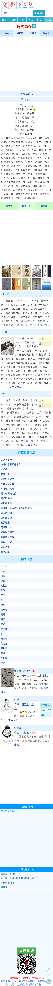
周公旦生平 (6, 547)
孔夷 (3, 600)
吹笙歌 (18, 728)
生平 (41, 343)
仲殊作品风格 (7, 489)
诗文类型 (45, 705)
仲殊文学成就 (7, 484)
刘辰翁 (25, 675)
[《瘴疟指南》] (6, 289)
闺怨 (43, 715)
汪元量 (4, 566)
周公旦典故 (6, 542)
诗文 (4, 20)
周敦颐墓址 (6, 518)
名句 (22, 20)
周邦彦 (20, 33)
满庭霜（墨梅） (8, 874)
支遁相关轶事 (7, 479)
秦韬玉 (25, 732)
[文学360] (26, 5)
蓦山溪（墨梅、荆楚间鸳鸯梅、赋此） (19, 878)
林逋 (4, 331)
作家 (48, 20)
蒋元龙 (4, 643)
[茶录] (16, 276)
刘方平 (25, 704)
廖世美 (4, 648)
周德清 (33, 33)
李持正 (4, 663)
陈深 (3, 590)
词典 (39, 20)
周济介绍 (5, 551)
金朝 (44, 675)
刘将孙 (4, 585)
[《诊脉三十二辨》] (16, 289)
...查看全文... (42, 325)
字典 (31, 20)
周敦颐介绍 (6, 513)
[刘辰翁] (7, 686)
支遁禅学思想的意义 (11, 464)
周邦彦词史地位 (8, 493)
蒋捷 (3, 576)
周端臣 (46, 33)
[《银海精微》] (37, 289)
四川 (32, 109)
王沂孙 (4, 571)
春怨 (16, 699)
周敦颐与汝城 (7, 537)
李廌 (3, 595)
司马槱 (4, 610)
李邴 (3, 653)
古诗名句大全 (7, 811)
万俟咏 (4, 639)
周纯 (3, 614)
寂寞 (22, 712)
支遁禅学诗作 (7, 460)
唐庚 (3, 619)
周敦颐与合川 (7, 527)
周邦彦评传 (6, 498)
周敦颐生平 (6, 522)
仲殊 (7, 33)
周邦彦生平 (6, 503)
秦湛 (3, 634)
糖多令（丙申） (25, 671)
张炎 (3, 580)
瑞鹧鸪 (4, 887)
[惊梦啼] (37, 276)
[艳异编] (26, 276)
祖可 (3, 605)
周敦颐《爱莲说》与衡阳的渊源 (16, 508)
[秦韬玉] (7, 743)
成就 (41, 339)
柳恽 (4, 394)
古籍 (13, 20)
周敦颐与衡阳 (7, 532)
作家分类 (26, 206)
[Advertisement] (26, 63)
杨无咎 (5, 294)
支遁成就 (5, 469)
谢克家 (4, 629)
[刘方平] (7, 714)
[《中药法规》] (26, 289)
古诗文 (26, 93)
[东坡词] (47, 276)
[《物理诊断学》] (47, 289)
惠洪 (3, 624)
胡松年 (4, 658)
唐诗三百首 (46, 710)
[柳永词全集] (6, 276)
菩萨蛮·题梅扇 (8, 883)
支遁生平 (5, 474)
